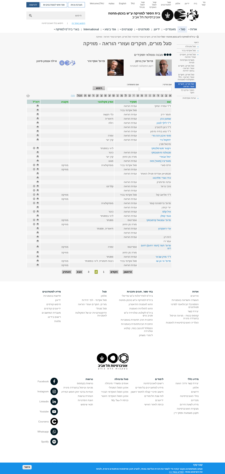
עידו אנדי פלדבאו (162, 177)
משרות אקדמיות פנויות (187, 61)
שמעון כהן (165, 118)
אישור (27, 467)
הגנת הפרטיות (85, 400)
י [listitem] (133, 95)
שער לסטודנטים (166, 3)
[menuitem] (203, 4)
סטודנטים (144, 29)
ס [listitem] (113, 95)
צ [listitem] (101, 95)
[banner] (112, 16)
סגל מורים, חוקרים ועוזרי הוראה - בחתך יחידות (186, 68)
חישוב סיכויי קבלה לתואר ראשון (147, 391)
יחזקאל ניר (165, 139)
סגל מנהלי (101, 308)
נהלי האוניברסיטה (189, 396)
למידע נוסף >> (176, 471)
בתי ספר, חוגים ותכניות (140, 291)
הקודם (114, 271)
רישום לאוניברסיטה (153, 383)
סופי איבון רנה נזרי (161, 135)
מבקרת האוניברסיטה (188, 408)
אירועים (195, 295)
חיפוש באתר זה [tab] (78, 23)
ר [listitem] (93, 95)
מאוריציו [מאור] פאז (160, 161)
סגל (183, 29)
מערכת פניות (76, 4)
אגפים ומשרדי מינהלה (116, 383)
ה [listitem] (154, 95)
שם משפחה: (133, 84)
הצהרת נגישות (85, 396)
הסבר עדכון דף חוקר (187, 91)
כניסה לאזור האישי (153, 404)
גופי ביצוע (110, 29)
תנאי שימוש (87, 404)
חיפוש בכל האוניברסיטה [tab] (52, 23)
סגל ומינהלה (121, 379)
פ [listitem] (105, 95)
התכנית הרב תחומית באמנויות (137, 319)
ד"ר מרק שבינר (163, 256)
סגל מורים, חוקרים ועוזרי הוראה (186, 85)
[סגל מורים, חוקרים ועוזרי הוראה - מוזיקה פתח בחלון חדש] (37, 106)
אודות (193, 29)
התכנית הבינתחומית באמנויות (137, 324)
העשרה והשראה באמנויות (185, 300)
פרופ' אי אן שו (163, 261)
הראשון (128, 271)
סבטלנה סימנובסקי (161, 152)
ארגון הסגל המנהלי (118, 387)
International (91, 29)
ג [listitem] (162, 95)
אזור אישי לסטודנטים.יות (54, 4)
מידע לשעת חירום (189, 404)
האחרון (67, 271)
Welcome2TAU (97, 3)
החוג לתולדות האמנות (141, 308)
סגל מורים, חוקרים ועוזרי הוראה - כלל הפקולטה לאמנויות (186, 77)
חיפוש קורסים (53, 304)
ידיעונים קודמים (52, 308)
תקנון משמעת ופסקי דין (186, 412)
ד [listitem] (158, 95)
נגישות (89, 379)
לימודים (159, 379)
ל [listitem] (126, 95)
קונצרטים (127, 29)
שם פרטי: (167, 84)
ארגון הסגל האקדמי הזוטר (114, 396)
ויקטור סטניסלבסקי (161, 148)
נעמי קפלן (165, 215)
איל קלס (166, 211)
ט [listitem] (138, 95)
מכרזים (195, 400)
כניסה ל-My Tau (119, 400)
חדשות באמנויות (52, 295)
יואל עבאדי (165, 156)
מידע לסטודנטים (51, 291)
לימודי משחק (146, 335)
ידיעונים (159, 400)
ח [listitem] (142, 95)
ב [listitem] (166, 95)
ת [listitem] (85, 95)
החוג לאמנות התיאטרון (141, 304)
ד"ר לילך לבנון (164, 122)
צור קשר (203, 3)
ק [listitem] (97, 95)
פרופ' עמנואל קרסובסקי (158, 220)
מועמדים (170, 29)
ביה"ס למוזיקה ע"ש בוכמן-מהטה (136, 300)
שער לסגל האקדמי (152, 4)
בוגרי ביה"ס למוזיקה (67, 29)
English (122, 3)
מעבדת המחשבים (51, 312)
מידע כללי (193, 379)
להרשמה (33, 4)
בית (195, 3)
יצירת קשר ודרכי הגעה (187, 383)
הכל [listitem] (79, 95)
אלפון (177, 3)
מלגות (57, 321)
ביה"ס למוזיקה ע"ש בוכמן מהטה (197, 37)
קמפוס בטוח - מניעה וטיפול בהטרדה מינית (184, 317)
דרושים (195, 391)
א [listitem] (170, 95)
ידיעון (187, 3)
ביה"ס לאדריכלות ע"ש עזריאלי (137, 295)
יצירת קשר (193, 311)
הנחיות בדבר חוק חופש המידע (77, 391)
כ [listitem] (129, 95)
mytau (111, 3)
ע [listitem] (109, 95)
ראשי (196, 42)
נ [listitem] (117, 95)
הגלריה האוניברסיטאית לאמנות (182, 322)
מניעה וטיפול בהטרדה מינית (78, 387)
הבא (79, 271)
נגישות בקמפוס (85, 383)
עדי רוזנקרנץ (164, 228)
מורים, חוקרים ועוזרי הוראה (92, 304)
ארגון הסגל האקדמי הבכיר (114, 391)
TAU (133, 3)
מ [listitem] (122, 95)
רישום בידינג (54, 317)
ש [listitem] (89, 95)
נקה (73, 95)
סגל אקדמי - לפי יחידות (94, 300)
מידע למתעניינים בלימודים (149, 387)
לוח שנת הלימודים (153, 396)
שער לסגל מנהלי (142, 4)
